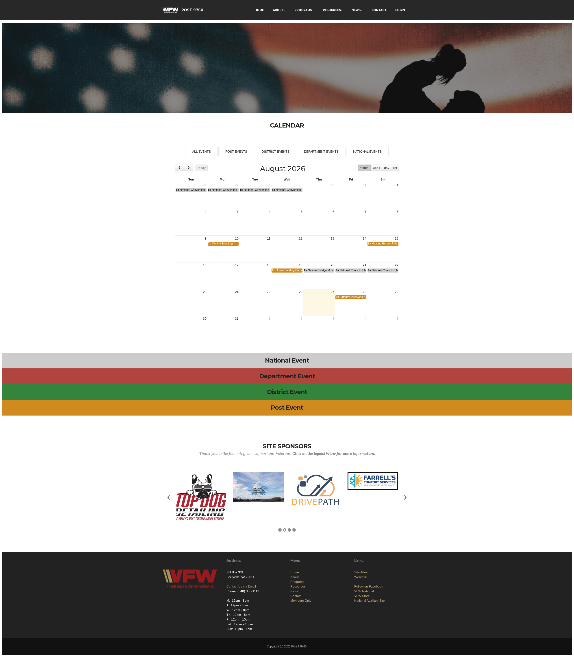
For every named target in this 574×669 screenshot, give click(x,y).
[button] (169, 497)
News (294, 591)
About (294, 577)
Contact (295, 596)
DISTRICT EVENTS (275, 151)
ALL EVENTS (201, 151)
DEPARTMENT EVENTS (321, 151)
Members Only (300, 600)
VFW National (364, 591)
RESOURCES (332, 10)
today (202, 167)
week (376, 167)
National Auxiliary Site (369, 600)
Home (294, 572)
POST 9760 (192, 10)
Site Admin (361, 572)
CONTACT (379, 10)
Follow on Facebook (368, 586)
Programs (297, 581)
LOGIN (400, 10)
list (395, 167)
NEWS (356, 10)
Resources (298, 586)
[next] (188, 168)
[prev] (179, 168)
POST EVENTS (236, 151)
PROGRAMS (303, 10)
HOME (259, 10)
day (386, 167)
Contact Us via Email (241, 586)
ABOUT (278, 10)
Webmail (360, 577)
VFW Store (362, 596)
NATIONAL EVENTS (367, 151)
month (364, 167)
